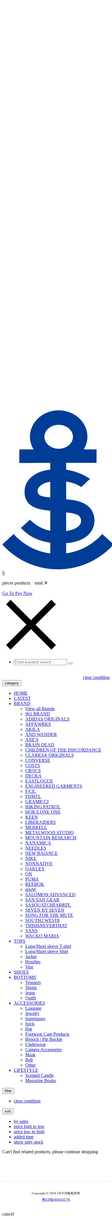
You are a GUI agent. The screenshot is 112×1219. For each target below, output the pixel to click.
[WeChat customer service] (52, 1172)
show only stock (28, 1142)
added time (24, 1136)
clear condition (96, 677)
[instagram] (60, 1172)
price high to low (29, 1126)
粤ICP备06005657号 (56, 1199)
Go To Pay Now (17, 593)
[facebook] (68, 1172)
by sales (21, 1121)
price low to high (29, 1131)
